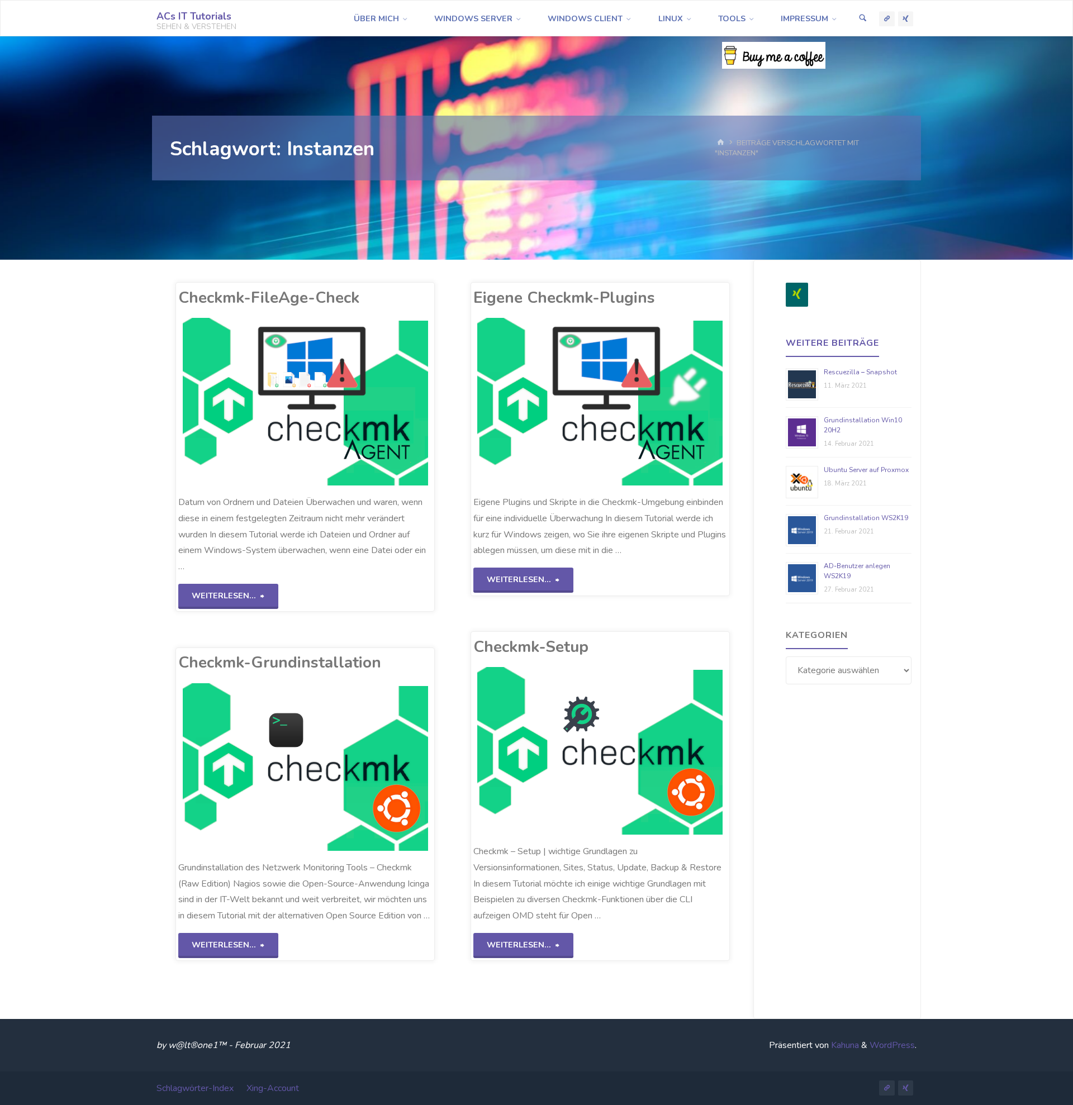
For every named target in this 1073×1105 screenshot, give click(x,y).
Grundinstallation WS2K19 (866, 517)
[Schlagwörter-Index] (887, 19)
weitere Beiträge (832, 343)
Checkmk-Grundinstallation (279, 662)
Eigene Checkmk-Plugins (564, 297)
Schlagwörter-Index (195, 1088)
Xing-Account (272, 1088)
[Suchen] (863, 19)
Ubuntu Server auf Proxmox (866, 469)
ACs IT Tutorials (193, 16)
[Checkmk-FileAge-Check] (357, 401)
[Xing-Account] (906, 19)
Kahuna (844, 1045)
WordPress (892, 1045)
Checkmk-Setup (530, 647)
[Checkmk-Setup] (652, 751)
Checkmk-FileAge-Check (268, 297)
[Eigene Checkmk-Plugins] (652, 401)
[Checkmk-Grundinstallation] (357, 767)
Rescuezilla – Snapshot (860, 372)
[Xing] (797, 295)
